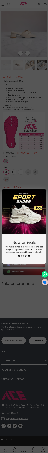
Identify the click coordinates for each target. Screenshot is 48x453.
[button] (45, 282)
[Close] (41, 194)
